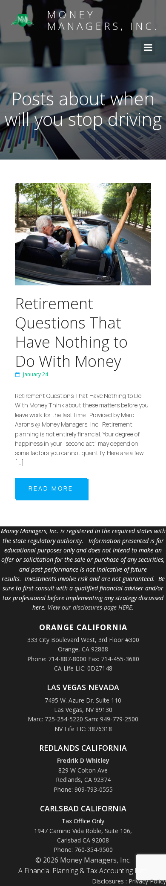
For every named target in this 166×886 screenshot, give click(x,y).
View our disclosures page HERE (90, 607)
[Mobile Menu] (148, 48)
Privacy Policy (147, 881)
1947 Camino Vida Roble (67, 831)
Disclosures (108, 881)
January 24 (35, 374)
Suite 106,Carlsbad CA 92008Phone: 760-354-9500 (93, 840)
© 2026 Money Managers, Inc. (83, 860)
